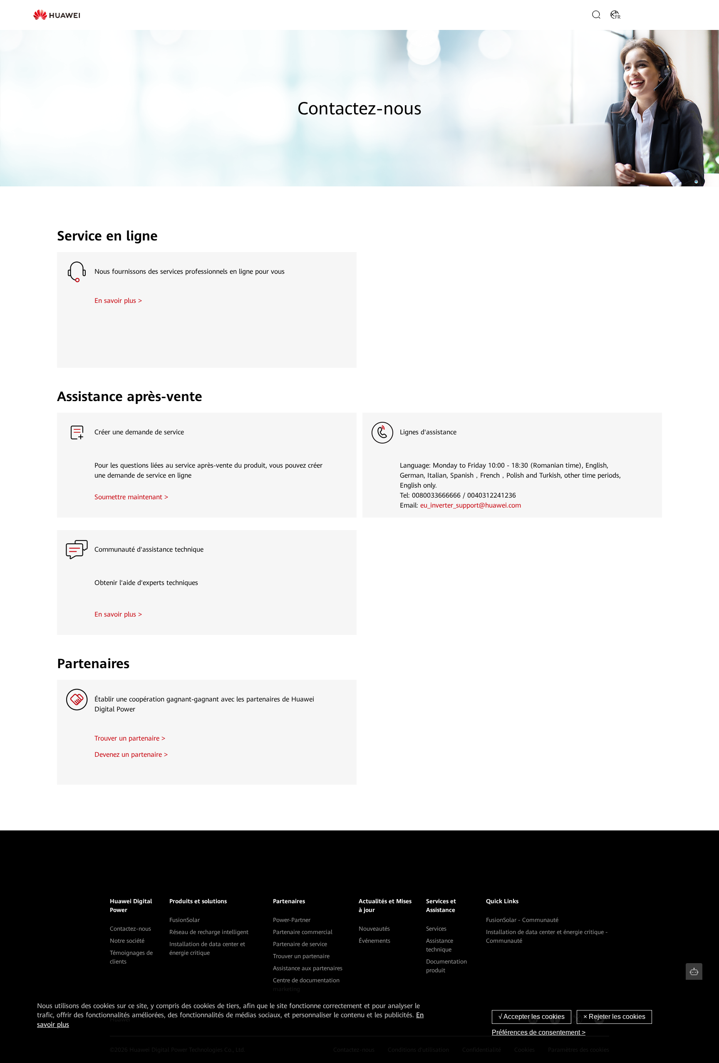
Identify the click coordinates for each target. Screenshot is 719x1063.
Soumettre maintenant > (131, 497)
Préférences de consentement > (538, 1032)
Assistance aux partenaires (307, 968)
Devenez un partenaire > (131, 754)
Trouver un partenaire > (129, 738)
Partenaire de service (300, 944)
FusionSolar (184, 920)
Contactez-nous (130, 928)
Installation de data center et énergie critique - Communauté (547, 936)
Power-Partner (291, 920)
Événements (374, 940)
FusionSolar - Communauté (522, 920)
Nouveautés (374, 928)
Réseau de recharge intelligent (208, 932)
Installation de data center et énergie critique (207, 948)
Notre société (127, 940)
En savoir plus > (118, 301)
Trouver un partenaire (301, 956)
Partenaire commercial (302, 932)
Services (436, 928)
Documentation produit (446, 966)
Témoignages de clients (131, 957)
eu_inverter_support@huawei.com (470, 505)
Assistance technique (439, 945)
